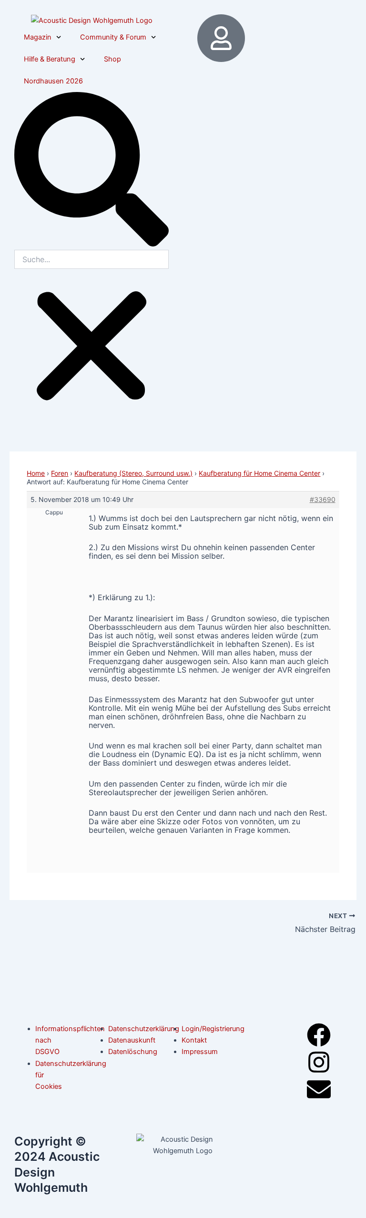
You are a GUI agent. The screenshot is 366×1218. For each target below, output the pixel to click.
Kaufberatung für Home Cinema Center (259, 473)
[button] (91, 171)
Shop (112, 59)
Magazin (37, 37)
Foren (59, 473)
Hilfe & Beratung (49, 59)
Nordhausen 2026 (53, 81)
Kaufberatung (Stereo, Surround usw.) (133, 473)
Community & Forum (113, 37)
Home (36, 473)
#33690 (323, 499)
